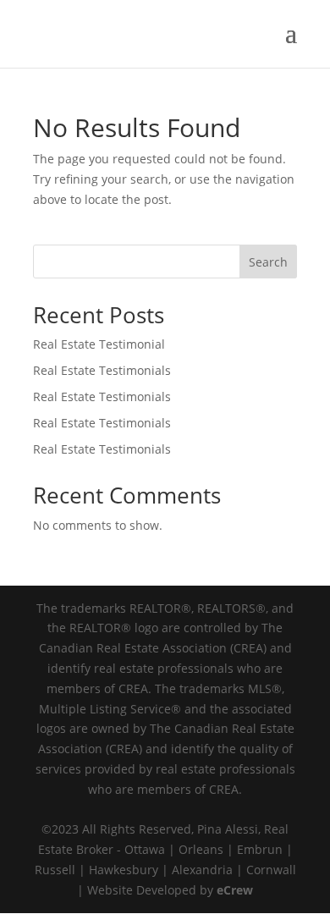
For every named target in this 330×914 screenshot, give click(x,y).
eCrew (235, 890)
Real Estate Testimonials (102, 370)
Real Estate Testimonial (99, 344)
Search (268, 262)
